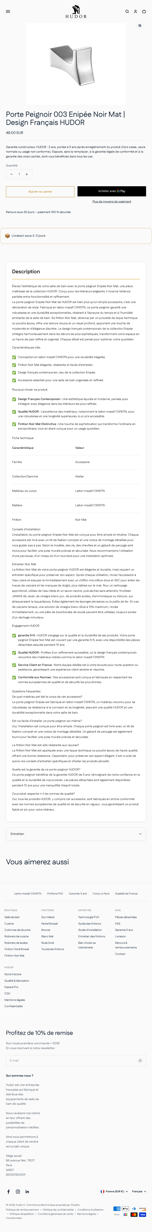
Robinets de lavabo (16, 943)
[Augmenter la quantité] (26, 174)
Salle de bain (12, 917)
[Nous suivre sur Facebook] (8, 1191)
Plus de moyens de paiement (111, 202)
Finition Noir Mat (14, 956)
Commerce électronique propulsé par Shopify (53, 1205)
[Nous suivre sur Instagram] (17, 1191)
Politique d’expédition (22, 1214)
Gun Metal (47, 917)
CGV (7, 994)
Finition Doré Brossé (16, 949)
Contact (120, 954)
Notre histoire (12, 974)
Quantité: (12, 166)
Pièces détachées (126, 917)
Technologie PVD (88, 917)
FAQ (117, 924)
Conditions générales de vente (55, 1214)
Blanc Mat (47, 936)
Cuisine (9, 924)
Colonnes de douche (17, 930)
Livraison (120, 936)
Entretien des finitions (91, 936)
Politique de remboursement (22, 1210)
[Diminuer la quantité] (11, 174)
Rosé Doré (47, 943)
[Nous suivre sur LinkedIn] (27, 1191)
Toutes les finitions (52, 949)
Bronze (45, 930)
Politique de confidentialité (58, 1210)
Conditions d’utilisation (90, 1210)
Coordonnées (14, 1218)
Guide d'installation (90, 930)
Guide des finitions (89, 924)
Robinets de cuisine (16, 936)
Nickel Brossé (49, 924)
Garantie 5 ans (124, 930)
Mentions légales (14, 1000)
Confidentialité (13, 1006)
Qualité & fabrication (16, 981)
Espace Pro (11, 987)
